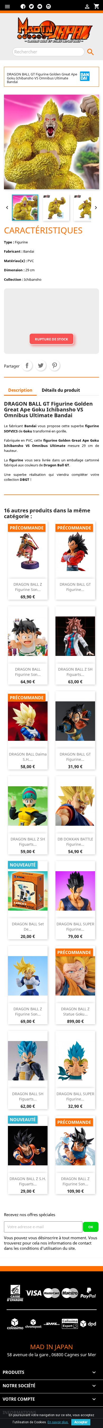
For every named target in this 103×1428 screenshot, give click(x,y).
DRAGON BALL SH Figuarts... (27, 1096)
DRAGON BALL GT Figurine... (75, 587)
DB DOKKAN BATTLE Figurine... (75, 842)
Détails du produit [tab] (61, 390)
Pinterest (54, 365)
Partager (27, 365)
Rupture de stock (51, 339)
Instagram (48, 8)
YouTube (40, 8)
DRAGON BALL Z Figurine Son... (27, 587)
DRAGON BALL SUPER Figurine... (75, 926)
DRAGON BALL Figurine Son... (28, 672)
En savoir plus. (58, 1422)
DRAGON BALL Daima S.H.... (28, 757)
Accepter (80, 1422)
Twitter (31, 8)
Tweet (40, 365)
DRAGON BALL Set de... (28, 926)
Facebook (23, 8)
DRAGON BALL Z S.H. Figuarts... (28, 1181)
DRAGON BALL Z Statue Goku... (75, 1011)
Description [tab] (20, 390)
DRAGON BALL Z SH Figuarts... (75, 672)
